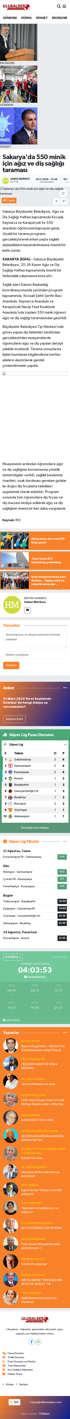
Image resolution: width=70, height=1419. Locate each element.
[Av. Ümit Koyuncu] (10, 1171)
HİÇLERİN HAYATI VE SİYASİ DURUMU (39, 1066)
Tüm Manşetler (17, 1365)
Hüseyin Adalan (33, 1059)
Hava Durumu (16, 1353)
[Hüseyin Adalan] (10, 1063)
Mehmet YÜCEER (32, 1079)
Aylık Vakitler (13, 1020)
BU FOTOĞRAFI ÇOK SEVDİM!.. (42, 1228)
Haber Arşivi (15, 1374)
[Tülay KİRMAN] (10, 1297)
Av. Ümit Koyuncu (34, 1167)
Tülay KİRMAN (31, 1293)
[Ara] (59, 6)
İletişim (23, 1384)
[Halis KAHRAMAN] (10, 1243)
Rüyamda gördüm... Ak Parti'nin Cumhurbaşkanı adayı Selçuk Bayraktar (43, 1048)
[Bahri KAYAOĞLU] (10, 1261)
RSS (16, 1402)
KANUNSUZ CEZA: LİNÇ (37, 1120)
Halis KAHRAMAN (33, 1239)
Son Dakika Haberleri (20, 1369)
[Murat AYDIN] (10, 1045)
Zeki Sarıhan (30, 1115)
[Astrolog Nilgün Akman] (10, 1135)
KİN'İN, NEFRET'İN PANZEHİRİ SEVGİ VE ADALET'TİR (41, 1282)
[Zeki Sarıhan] (10, 1117)
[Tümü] (65, 688)
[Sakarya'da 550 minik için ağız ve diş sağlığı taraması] (35, 191)
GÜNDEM (10, 18)
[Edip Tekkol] (10, 1189)
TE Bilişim (44, 1413)
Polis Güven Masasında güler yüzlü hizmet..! (41, 1246)
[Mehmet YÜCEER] (10, 1081)
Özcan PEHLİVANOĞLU (37, 1223)
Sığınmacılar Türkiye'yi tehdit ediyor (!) (41, 1192)
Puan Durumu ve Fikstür (22, 1361)
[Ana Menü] (64, 6)
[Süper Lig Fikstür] (65, 841)
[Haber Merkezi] (12, 604)
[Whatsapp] (38, 1342)
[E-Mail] (27, 610)
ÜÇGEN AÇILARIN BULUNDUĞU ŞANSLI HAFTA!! (42, 1138)
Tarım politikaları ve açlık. (38, 1084)
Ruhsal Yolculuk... (32, 1158)
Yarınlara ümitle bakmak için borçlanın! (40, 1174)
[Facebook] (32, 1342)
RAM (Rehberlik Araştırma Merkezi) (39, 1300)
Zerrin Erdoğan (33, 1095)
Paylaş (11, 200)
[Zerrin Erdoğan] (10, 1099)
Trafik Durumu (16, 1357)
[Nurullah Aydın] (10, 1279)
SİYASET (42, 18)
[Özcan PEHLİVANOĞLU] (10, 1225)
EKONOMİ (59, 18)
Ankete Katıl (14, 719)
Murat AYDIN (30, 1041)
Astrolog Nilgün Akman (39, 1131)
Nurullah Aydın (32, 1275)
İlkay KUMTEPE (31, 1203)
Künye (10, 1384)
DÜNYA (26, 18)
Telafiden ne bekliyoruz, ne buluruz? (40, 1210)
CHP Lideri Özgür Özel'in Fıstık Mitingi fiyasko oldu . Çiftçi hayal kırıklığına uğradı (43, 1102)
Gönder (11, 665)
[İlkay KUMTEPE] (10, 1207)
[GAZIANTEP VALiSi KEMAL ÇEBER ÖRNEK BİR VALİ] (10, 1153)
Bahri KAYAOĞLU (33, 1259)
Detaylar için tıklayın (35, 827)
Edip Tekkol (30, 1185)
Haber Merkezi (35, 602)
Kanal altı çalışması (34, 1264)
